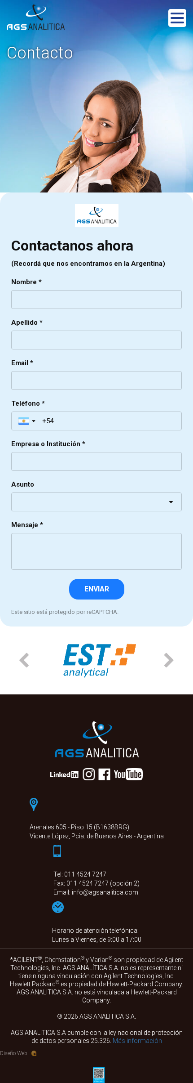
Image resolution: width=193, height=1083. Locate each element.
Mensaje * (27, 525)
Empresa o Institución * (48, 444)
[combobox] (96, 501)
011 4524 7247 (85, 874)
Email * (22, 363)
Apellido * (27, 322)
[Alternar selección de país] (28, 421)
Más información (137, 1040)
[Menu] (177, 19)
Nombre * (26, 282)
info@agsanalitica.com (105, 892)
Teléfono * (28, 403)
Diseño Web (13, 1053)
